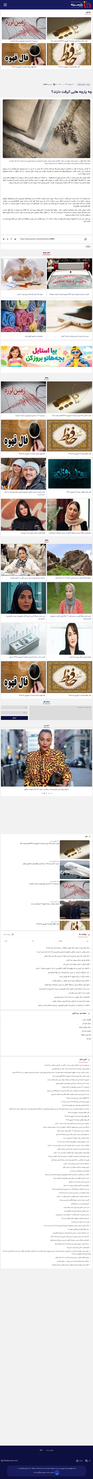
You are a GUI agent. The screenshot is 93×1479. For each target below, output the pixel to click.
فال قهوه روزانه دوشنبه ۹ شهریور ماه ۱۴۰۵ (24, 67)
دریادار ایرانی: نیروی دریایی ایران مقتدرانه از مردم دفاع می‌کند (72, 1244)
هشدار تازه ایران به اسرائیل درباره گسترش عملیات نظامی (70, 1001)
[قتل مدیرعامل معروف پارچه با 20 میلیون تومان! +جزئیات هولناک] (69, 274)
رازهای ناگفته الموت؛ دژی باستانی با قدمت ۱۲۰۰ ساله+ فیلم (73, 578)
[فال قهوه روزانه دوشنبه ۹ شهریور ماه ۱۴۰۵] (24, 54)
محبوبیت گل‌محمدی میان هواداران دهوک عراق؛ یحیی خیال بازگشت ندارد (68, 1080)
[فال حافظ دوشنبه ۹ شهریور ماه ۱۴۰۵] (69, 54)
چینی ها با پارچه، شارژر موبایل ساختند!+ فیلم (75, 336)
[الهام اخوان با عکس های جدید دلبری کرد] (23, 515)
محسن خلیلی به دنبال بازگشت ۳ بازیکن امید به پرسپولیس (72, 1215)
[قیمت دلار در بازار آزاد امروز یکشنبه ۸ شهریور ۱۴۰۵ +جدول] (23, 639)
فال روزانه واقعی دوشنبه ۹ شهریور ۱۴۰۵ (78, 492)
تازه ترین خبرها (86, 1035)
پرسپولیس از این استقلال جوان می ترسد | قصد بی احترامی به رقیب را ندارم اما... (66, 1065)
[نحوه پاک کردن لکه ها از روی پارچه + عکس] (23, 274)
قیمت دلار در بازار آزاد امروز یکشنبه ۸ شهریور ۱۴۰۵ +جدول (27, 657)
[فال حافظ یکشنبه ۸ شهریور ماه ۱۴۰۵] (69, 677)
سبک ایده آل (87, 1023)
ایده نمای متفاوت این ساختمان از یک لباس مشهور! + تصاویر (46, 789)
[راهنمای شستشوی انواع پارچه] (23, 316)
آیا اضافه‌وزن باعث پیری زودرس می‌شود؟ (77, 1098)
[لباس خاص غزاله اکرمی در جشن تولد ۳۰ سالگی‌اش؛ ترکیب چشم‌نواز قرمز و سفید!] (69, 598)
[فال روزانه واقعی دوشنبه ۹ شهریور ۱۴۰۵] (69, 474)
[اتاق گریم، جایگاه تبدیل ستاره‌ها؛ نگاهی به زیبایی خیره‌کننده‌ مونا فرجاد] (69, 515)
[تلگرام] (7, 239)
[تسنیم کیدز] (46, 357)
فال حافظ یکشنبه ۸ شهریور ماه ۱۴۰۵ (80, 695)
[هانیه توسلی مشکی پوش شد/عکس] (69, 639)
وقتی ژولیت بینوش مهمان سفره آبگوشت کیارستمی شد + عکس (71, 1153)
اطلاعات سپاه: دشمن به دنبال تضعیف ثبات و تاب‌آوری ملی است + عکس (68, 1145)
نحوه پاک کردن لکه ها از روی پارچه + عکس (30, 294)
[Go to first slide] (88, 753)
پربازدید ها (82, 934)
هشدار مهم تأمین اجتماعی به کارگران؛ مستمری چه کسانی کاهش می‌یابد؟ (68, 1156)
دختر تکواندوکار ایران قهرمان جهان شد (78, 1229)
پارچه (88, 246)
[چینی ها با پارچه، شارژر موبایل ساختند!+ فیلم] (69, 316)
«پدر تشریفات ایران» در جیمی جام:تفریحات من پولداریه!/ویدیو (68, 972)
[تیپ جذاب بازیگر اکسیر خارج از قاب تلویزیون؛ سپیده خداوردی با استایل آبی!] (23, 598)
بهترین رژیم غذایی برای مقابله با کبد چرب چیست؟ (75, 1102)
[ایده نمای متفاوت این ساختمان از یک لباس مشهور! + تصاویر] (46, 758)
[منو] (5, 5)
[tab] (51, 793)
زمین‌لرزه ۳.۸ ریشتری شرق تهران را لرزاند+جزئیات (24, 41)
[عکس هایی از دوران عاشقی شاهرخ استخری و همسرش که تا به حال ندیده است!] (23, 474)
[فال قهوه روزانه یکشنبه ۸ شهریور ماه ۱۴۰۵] (23, 677)
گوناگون (88, 12)
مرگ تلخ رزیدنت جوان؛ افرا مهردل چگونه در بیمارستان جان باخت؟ (67, 948)
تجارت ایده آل (86, 1031)
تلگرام (81, 1461)
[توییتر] (3, 239)
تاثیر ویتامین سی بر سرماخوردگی (80, 1204)
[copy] (85, 239)
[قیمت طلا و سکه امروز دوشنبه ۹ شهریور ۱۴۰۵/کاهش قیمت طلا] (69, 28)
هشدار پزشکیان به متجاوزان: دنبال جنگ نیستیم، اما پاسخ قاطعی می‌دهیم (68, 1091)
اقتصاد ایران (87, 1020)
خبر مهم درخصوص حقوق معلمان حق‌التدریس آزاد (75, 1218)
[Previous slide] (4, 753)
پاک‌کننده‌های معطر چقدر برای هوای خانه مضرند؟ (75, 1105)
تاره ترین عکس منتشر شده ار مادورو (79, 1182)
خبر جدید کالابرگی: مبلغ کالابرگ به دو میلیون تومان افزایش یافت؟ (70, 1189)
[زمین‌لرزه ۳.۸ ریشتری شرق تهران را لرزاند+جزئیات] (24, 28)
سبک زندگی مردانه (85, 1027)
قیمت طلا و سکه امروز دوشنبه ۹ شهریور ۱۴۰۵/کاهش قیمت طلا (69, 41)
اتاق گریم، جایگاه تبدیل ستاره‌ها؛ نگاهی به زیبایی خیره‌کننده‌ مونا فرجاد (70, 533)
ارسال (14, 718)
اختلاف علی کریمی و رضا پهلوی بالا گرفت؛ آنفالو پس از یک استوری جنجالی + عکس (62, 968)
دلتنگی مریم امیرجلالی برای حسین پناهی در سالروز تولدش (27, 578)
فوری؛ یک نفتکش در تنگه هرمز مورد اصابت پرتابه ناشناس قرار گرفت (70, 1160)
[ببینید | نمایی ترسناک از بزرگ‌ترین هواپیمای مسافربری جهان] (75, 869)
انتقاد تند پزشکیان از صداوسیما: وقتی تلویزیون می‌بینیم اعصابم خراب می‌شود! (63, 1005)
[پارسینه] (79, 4)
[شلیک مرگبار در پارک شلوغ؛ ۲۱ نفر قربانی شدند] (75, 910)
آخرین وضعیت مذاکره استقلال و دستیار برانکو (76, 1167)
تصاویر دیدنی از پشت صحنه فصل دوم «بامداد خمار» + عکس (72, 1124)
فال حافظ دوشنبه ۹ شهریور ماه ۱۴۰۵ (69, 67)
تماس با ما (49, 1450)
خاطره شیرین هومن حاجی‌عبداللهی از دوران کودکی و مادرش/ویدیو (70, 1265)
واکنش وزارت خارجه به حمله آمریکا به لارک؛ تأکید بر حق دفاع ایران (70, 1069)
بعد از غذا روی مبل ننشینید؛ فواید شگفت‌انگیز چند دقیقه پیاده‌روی (70, 1094)
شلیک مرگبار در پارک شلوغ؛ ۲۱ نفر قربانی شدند (45, 904)
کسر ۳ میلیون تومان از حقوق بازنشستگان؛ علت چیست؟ (73, 1142)
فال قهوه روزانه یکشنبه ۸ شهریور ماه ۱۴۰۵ (32, 695)
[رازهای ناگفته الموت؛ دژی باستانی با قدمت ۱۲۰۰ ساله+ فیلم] (69, 560)
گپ (89, 1461)
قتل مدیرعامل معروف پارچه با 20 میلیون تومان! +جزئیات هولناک (69, 294)
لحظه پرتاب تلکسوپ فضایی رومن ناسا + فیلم (76, 1186)
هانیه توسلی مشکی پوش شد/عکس (80, 657)
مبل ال (89, 1038)
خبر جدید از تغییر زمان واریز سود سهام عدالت (76, 1207)
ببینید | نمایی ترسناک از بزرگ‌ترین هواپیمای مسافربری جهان (41, 864)
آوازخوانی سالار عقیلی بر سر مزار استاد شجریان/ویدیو (71, 997)
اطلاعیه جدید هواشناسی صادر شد (79, 1171)
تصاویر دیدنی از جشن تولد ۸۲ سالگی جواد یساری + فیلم (73, 1131)
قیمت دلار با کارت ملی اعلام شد (78, 993)
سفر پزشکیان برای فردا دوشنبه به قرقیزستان (76, 1211)
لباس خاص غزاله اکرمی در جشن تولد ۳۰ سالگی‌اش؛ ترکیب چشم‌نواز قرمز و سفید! (70, 617)
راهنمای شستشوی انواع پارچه (34, 336)
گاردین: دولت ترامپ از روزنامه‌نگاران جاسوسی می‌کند (74, 1200)
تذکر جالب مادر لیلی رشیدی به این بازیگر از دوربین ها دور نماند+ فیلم (66, 956)
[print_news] (15, 239)
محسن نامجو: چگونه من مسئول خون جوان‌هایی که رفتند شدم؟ (71, 1178)
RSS (41, 1450)
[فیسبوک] (11, 239)
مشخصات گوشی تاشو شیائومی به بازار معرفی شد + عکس (73, 1196)
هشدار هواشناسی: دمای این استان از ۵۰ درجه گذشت (74, 1193)
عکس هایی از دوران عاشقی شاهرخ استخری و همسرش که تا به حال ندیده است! (24, 493)
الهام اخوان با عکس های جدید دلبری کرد (33, 533)
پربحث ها (7, 934)
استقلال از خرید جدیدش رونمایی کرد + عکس (76, 1164)
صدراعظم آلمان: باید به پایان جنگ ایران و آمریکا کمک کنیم (72, 1134)
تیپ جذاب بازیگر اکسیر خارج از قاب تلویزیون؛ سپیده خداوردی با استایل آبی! (25, 617)
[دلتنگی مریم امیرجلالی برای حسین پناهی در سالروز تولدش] (23, 560)
